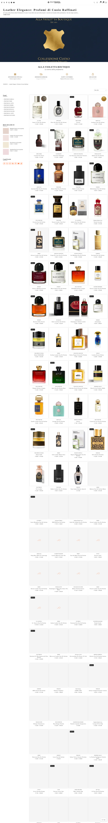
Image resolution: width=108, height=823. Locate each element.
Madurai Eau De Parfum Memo (98, 489)
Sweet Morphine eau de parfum (39, 522)
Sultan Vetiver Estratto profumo (78, 757)
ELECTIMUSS (39, 487)
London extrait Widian (98, 355)
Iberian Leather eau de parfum (39, 588)
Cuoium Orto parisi (39, 155)
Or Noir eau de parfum (98, 791)
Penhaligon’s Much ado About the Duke (58, 589)
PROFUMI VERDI (8, 101)
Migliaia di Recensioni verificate (67, 78)
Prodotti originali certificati (15, 78)
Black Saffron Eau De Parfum (58, 288)
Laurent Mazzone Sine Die (59, 555)
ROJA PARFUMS (39, 220)
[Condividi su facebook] (1, 2)
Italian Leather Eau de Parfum (59, 623)
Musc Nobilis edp (78, 791)
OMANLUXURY (39, 722)
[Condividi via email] (14, 2)
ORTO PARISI (78, 120)
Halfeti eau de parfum (98, 155)
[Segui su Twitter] (7, 163)
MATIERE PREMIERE (98, 286)
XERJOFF (78, 487)
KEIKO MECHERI (78, 789)
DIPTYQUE (58, 120)
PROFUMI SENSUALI (9, 109)
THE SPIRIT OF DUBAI (39, 353)
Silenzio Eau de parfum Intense (97, 656)
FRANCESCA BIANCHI (78, 353)
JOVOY (97, 553)
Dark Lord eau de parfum (58, 321)
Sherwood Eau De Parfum (39, 757)
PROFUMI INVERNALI (9, 107)
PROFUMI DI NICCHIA (9, 111)
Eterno (78, 421)
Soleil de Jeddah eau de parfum (78, 522)
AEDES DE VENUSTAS (78, 153)
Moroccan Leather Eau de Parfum (59, 656)
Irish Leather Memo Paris (58, 454)
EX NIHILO (39, 520)
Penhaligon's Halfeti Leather (78, 321)
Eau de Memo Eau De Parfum (78, 555)
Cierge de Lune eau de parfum (58, 255)
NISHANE (98, 453)
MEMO (39, 253)
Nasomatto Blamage (58, 155)
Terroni (78, 122)
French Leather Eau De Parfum (98, 588)
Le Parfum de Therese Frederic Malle (98, 757)
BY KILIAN (58, 320)
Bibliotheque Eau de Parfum (97, 188)
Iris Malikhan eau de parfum (78, 255)
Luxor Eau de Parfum (58, 757)
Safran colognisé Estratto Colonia (98, 690)
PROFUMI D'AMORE (9, 105)
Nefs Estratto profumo (98, 454)
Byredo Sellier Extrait (39, 321)
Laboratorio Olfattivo (58, 520)
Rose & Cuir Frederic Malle (98, 388)
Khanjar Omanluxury (39, 723)
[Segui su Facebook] (4, 163)
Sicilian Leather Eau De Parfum (58, 355)
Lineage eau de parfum (58, 421)
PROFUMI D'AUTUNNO (9, 115)
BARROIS (98, 253)
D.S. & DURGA (78, 220)
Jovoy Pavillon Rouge (39, 791)
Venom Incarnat (98, 222)
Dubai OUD (39, 454)
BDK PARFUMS (39, 419)
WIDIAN (98, 353)
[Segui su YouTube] (18, 163)
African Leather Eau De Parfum (39, 255)
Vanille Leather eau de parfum (39, 421)
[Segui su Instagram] (10, 163)
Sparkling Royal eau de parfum (16, 149)
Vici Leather (39, 489)
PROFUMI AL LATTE (9, 103)
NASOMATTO (58, 153)
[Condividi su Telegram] (11, 2)
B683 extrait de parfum (39, 690)
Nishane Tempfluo (58, 690)
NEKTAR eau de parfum (58, 522)
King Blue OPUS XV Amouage (39, 555)
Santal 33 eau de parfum (39, 122)
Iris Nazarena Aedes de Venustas (78, 155)
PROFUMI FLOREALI (9, 99)
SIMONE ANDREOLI (78, 419)
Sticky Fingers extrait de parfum (78, 355)
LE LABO (39, 120)
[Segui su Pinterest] (15, 163)
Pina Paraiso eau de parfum (15, 142)
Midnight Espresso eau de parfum (17, 128)
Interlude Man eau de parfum (39, 188)
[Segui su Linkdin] (13, 163)
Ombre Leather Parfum (78, 188)
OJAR (58, 789)
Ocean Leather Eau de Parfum (98, 522)
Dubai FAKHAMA (39, 355)
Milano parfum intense (78, 588)
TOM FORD (58, 187)
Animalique (98, 321)
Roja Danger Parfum (58, 723)
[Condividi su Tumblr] (9, 2)
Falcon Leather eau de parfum (98, 288)
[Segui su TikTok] (21, 163)
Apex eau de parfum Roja (59, 388)
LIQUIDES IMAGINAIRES (78, 722)
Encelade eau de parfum (97, 255)
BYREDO (98, 187)
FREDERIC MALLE (98, 386)
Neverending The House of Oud (78, 656)
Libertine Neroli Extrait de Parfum (78, 388)
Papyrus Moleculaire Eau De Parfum (78, 455)
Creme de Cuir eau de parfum (98, 421)
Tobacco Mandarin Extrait (39, 288)
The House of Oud (78, 654)
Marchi (5, 84)
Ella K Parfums (78, 688)
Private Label (97, 555)
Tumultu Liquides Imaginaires (78, 723)
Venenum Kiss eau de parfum (78, 623)
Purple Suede (97, 623)
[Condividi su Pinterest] (6, 2)
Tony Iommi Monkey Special (78, 489)
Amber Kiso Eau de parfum (78, 222)
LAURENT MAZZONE (58, 553)
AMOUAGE (98, 120)
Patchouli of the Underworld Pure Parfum (39, 657)
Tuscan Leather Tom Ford (58, 222)
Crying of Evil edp (98, 723)
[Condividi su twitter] (4, 2)
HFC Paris (98, 789)
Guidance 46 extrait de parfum (16, 135)
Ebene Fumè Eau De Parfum (58, 188)
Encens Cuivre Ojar (58, 791)
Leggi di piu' (6, 14)
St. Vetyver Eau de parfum (39, 623)
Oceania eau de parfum (39, 222)
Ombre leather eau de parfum (59, 489)
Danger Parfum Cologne (39, 388)
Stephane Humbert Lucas (97, 220)
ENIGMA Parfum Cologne (78, 288)
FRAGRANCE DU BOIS (78, 587)
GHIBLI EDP (78, 690)
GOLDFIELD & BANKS (97, 621)
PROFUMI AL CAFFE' (9, 113)
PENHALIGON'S (98, 153)
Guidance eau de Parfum (97, 122)
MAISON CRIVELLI (78, 253)
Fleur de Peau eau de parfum (58, 122)
